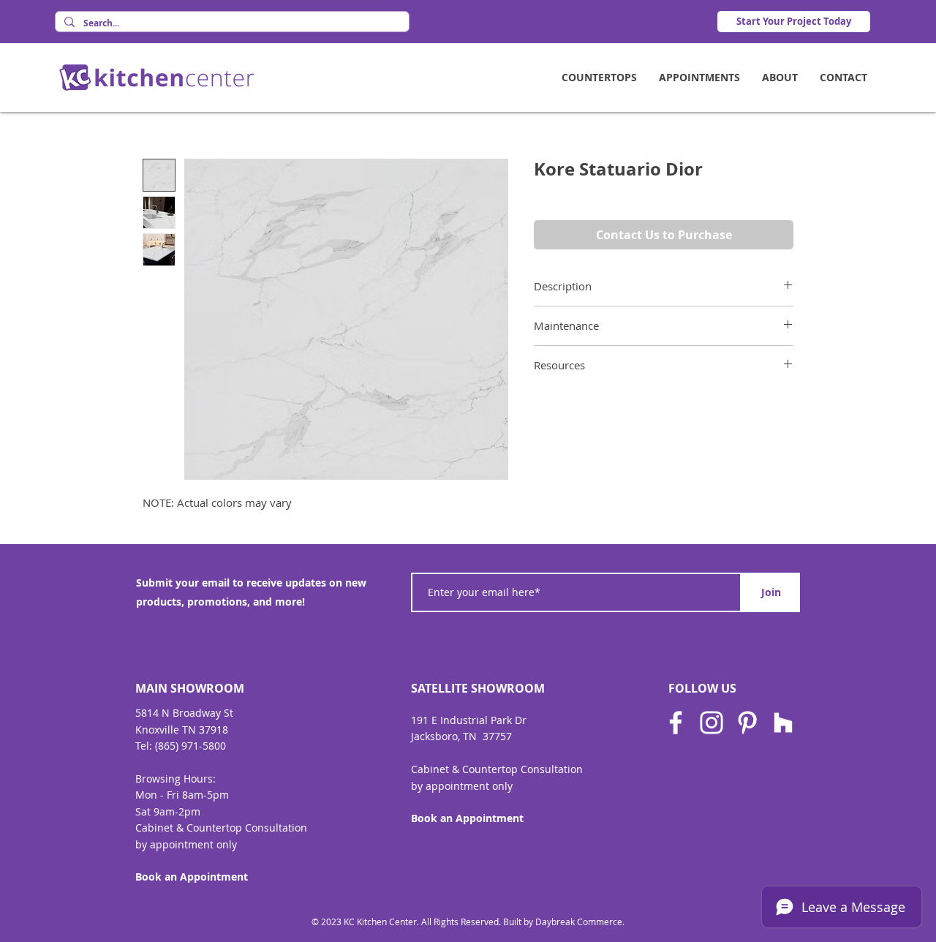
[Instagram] (711, 722)
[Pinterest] (747, 722)
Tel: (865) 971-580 (177, 746)
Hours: (200, 778)
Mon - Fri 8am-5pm (182, 795)
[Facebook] (675, 722)
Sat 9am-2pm (167, 811)
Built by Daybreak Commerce (562, 921)
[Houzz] (783, 722)
